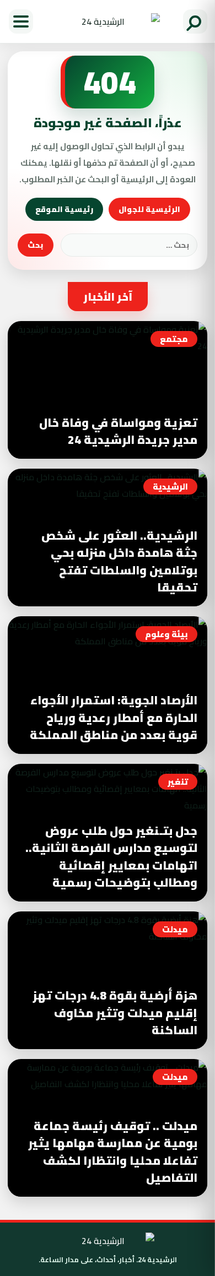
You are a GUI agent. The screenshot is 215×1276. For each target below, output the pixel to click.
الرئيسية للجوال (149, 209)
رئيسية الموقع (64, 209)
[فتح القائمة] (21, 21)
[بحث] (195, 21)
